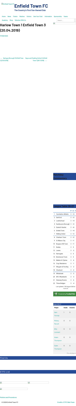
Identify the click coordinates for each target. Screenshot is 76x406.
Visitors (29, 16)
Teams (66, 16)
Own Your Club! (38, 16)
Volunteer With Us (20, 20)
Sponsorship (58, 16)
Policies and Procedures (8, 397)
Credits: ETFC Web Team (66, 402)
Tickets (15, 16)
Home (4, 16)
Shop (11, 20)
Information (48, 16)
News (9, 16)
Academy (5, 20)
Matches (22, 16)
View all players (71, 353)
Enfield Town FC (31, 6)
